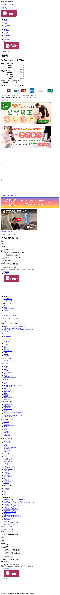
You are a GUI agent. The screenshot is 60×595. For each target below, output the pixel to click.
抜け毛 (5, 321)
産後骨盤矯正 (7, 355)
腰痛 (5, 348)
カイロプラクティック (9, 491)
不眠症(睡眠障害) (8, 387)
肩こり (5, 346)
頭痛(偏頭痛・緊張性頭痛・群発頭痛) (13, 385)
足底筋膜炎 (6, 483)
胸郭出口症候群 (8, 399)
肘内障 (5, 410)
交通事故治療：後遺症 (9, 510)
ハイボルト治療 (8, 375)
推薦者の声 (6, 310)
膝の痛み (6, 445)
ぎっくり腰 (6, 341)
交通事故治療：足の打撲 (10, 512)
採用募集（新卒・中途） (10, 315)
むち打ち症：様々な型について (12, 504)
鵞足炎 (5, 472)
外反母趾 (6, 456)
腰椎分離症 (6, 432)
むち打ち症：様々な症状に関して (12, 506)
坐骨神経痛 (6, 426)
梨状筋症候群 (7, 431)
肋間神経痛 (6, 429)
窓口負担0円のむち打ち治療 (11, 522)
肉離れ (5, 478)
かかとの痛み (7, 450)
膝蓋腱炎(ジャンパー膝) (10, 467)
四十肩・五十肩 (8, 397)
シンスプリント (8, 473)
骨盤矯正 (6, 352)
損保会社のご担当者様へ (10, 524)
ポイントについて (8, 361)
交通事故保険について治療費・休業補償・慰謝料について (19, 329)
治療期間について (8, 518)
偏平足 (5, 451)
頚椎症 (5, 388)
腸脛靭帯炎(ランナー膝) (10, 469)
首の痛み (6, 345)
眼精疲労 (6, 396)
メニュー (6, 26)
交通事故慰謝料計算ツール (11, 309)
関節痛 (5, 444)
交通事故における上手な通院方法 (12, 328)
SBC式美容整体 (8, 336)
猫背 (5, 493)
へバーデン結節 (8, 416)
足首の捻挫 (6, 480)
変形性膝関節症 (8, 351)
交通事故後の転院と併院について (12, 516)
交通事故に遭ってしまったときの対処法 (14, 326)
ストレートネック (8, 390)
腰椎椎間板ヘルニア (9, 425)
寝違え (5, 393)
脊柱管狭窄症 (7, 434)
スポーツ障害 (7, 481)
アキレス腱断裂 (8, 477)
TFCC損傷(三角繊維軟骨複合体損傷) (13, 415)
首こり (5, 343)
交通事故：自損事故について (11, 515)
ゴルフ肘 (6, 464)
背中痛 (5, 428)
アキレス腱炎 (7, 475)
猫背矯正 (6, 354)
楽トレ (5, 374)
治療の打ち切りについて (10, 519)
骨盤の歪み (6, 489)
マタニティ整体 (8, 372)
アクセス (6, 22)
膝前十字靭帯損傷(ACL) (10, 447)
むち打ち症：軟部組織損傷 (11, 509)
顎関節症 (6, 394)
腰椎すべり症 (7, 435)
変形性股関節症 (8, 448)
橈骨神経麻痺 (7, 406)
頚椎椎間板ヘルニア (9, 391)
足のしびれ (6, 453)
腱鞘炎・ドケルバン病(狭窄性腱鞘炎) (13, 412)
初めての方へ (7, 20)
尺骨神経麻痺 (7, 407)
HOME (5, 19)
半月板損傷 (6, 470)
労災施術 (6, 366)
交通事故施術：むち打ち (10, 331)
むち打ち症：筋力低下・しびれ (12, 507)
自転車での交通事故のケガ (11, 521)
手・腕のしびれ (8, 409)
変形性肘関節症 (8, 404)
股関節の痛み (7, 349)
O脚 (5, 494)
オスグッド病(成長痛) (9, 466)
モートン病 (6, 454)
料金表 (5, 23)
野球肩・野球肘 (8, 461)
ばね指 (5, 413)
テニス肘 (6, 463)
